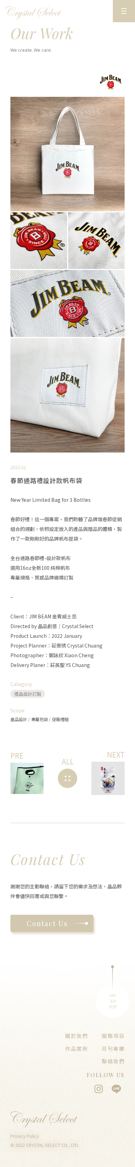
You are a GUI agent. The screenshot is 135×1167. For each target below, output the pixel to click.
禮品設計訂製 (27, 694)
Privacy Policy (24, 1136)
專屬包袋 (40, 719)
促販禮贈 (60, 719)
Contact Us (47, 923)
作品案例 (76, 1048)
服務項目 (113, 1035)
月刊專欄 (113, 1048)
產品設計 (19, 719)
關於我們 (76, 1035)
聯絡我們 (113, 1061)
